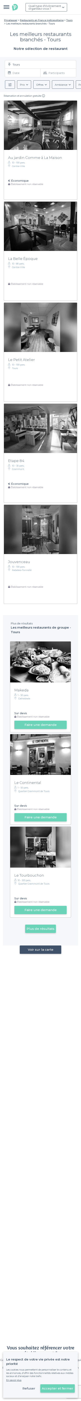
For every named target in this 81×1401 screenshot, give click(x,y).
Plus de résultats (40, 929)
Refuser (28, 1388)
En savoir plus (13, 1380)
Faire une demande (41, 725)
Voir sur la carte (40, 950)
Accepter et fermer (57, 1388)
